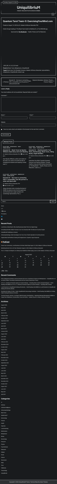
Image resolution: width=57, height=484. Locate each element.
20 (49, 262)
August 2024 (4, 334)
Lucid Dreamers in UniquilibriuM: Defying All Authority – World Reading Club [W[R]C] (20, 287)
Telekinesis (3, 468)
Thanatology (4, 470)
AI (1, 402)
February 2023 (4, 355)
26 (41, 265)
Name (3, 115)
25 (33, 265)
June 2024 (3, 336)
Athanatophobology (5, 410)
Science (3, 457)
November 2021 (4, 381)
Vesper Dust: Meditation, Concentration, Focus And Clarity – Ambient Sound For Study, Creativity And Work (25, 297)
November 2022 (4, 357)
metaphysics (6, 72)
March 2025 (4, 328)
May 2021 (3, 391)
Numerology (47, 146)
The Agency (3, 213)
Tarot (19, 146)
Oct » (6, 270)
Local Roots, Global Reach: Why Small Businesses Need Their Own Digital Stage (19, 227)
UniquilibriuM (28, 7)
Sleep (2, 462)
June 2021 (3, 389)
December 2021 (4, 378)
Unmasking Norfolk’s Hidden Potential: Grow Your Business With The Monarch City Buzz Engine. (23, 229)
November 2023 (4, 344)
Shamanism (4, 460)
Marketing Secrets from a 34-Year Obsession (11, 248)
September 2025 (5, 320)
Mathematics (4, 431)
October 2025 (4, 318)
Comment (4, 95)
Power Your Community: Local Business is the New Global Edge (15, 245)
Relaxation (3, 449)
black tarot (10, 70)
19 (41, 262)
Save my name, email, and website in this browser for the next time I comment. (23, 129)
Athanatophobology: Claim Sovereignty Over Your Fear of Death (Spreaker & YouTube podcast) (22, 235)
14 (2, 262)
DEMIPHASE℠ (4, 415)
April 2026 (3, 310)
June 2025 (3, 323)
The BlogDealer (22, 32)
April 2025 (3, 326)
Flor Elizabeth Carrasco (19, 70)
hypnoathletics (45, 70)
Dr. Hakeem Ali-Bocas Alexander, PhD (28, 25)
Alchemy (3, 405)
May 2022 (3, 373)
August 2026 (4, 305)
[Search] (53, 14)
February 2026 (4, 315)
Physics (3, 444)
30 (17, 267)
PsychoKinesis (4, 447)
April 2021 (3, 394)
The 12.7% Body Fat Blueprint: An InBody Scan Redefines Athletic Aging (17, 250)
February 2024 (4, 341)
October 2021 (4, 384)
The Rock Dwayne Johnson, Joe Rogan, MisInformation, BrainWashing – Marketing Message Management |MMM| (27, 295)
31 (25, 267)
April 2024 (3, 339)
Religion (3, 452)
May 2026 (3, 307)
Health (2, 423)
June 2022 (3, 370)
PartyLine (3, 441)
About (2, 206)
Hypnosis (3, 426)
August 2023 (4, 349)
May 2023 (3, 352)
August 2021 (4, 386)
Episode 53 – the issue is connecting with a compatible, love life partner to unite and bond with (15, 179)
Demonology (4, 418)
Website (3, 122)
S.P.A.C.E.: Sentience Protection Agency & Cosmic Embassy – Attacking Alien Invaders (32, 284)
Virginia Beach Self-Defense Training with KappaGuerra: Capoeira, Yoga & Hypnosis (20, 237)
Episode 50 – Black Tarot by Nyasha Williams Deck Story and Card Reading (15, 151)
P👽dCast (3, 211)
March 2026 (4, 313)
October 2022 (4, 360)
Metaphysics (18, 68)
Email (31, 115)
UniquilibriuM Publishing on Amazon (9, 232)
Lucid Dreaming (4, 428)
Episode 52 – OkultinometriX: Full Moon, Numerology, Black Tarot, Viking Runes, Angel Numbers (41, 151)
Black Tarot (11, 68)
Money (2, 436)
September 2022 (5, 362)
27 (49, 265)
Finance (3, 420)
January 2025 (4, 331)
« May (2, 270)
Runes (30, 147)
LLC (2, 208)
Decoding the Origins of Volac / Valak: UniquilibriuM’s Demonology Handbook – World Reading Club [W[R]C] (25, 291)
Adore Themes (44, 482)
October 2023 (4, 347)
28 (2, 267)
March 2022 (4, 376)
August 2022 (4, 365)
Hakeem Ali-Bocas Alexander (33, 70)
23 (17, 265)
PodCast (6, 242)
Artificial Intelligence (5, 407)
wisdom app (21, 72)
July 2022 (3, 368)
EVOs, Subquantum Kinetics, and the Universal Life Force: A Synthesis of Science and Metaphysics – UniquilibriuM (27, 278)
